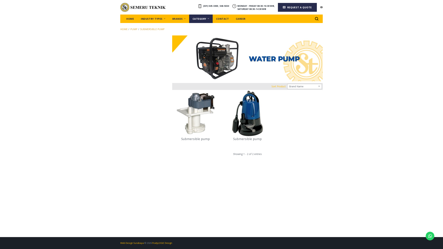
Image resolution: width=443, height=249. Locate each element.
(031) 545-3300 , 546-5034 (216, 5)
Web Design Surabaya (132, 243)
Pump (133, 29)
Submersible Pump (152, 29)
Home (124, 29)
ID (321, 7)
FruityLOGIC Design (162, 243)
